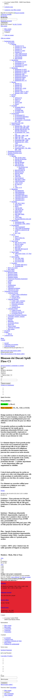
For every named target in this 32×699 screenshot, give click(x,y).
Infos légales (7, 642)
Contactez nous (8, 7)
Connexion (7, 30)
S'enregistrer (7, 632)
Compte (3, 340)
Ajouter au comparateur (7, 385)
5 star (2, 566)
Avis (2, 558)
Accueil (6, 343)
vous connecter (15, 577)
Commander (7, 628)
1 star (2, 572)
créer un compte (26, 577)
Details (3, 490)
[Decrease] (1, 378)
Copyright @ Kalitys (6, 656)
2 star (2, 571)
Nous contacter (8, 695)
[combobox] (9, 19)
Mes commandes (9, 693)
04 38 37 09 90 (17, 24)
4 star (2, 567)
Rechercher (4, 16)
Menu (2, 338)
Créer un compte (9, 35)
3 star (2, 569)
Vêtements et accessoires (11, 344)
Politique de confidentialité (11, 644)
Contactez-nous (8, 639)
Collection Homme (9, 346)
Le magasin (7, 637)
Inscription (13, 687)
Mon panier (7, 627)
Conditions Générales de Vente (13, 641)
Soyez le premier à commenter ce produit (12, 365)
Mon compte (7, 29)
